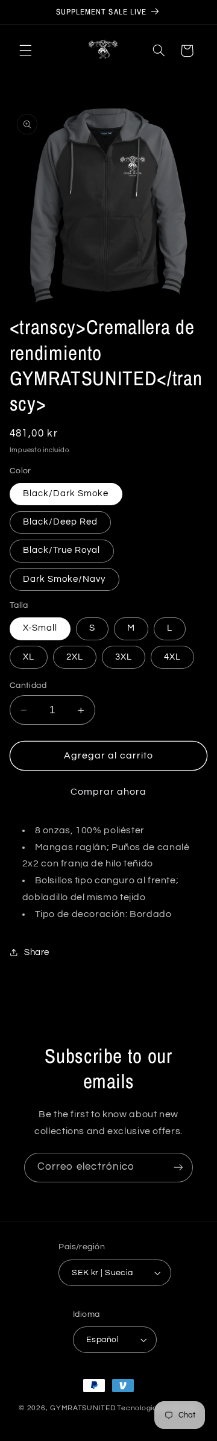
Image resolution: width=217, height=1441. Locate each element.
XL (28, 656)
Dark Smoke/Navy (64, 579)
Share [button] (36, 952)
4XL (172, 656)
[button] (25, 51)
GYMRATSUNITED (83, 1408)
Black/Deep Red (60, 521)
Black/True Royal (62, 550)
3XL (123, 656)
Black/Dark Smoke (66, 493)
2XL (74, 656)
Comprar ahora (109, 791)
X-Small (40, 627)
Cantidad (28, 685)
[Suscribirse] (178, 1167)
